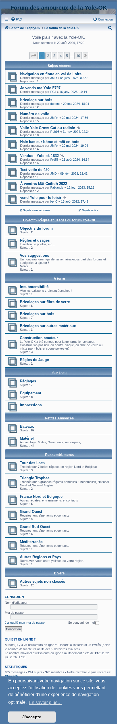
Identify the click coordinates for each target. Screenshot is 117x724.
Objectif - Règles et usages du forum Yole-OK (59, 220)
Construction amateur (39, 338)
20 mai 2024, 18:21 (76, 103)
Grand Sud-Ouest (35, 527)
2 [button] (48, 55)
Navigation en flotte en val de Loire (51, 74)
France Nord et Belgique (41, 496)
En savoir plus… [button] (45, 702)
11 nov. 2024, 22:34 (76, 131)
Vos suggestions (34, 255)
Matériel (27, 438)
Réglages (28, 381)
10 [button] (78, 55)
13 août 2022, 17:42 (74, 201)
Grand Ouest (31, 511)
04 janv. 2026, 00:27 (74, 77)
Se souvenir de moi (81, 622)
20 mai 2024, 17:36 (75, 117)
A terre (59, 279)
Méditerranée (31, 542)
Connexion (14, 597)
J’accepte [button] (31, 717)
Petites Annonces (59, 418)
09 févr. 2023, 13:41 (73, 173)
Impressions (31, 405)
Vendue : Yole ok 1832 (39, 156)
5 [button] (67, 55)
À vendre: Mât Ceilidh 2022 (43, 183)
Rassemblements (59, 455)
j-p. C (54, 201)
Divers (59, 573)
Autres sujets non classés (42, 581)
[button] (33, 55)
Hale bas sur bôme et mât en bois (49, 142)
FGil (53, 91)
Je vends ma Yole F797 (40, 88)
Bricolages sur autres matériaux (48, 326)
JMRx (54, 117)
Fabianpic (57, 187)
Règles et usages (35, 240)
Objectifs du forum (36, 228)
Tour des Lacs (32, 463)
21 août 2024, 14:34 (75, 159)
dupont (55, 103)
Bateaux (27, 426)
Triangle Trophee (34, 478)
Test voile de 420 (34, 170)
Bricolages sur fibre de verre (45, 302)
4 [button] (61, 55)
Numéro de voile (34, 114)
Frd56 (54, 159)
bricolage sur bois (36, 100)
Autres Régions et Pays (40, 557)
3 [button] (54, 55)
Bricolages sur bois (37, 314)
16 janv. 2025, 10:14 (73, 91)
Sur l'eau (59, 373)
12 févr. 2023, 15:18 (80, 187)
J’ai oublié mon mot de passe (25, 622)
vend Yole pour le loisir (40, 197)
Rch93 (54, 131)
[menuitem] (16, 19)
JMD (53, 77)
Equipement (30, 393)
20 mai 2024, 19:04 (75, 145)
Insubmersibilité (34, 287)
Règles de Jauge (34, 360)
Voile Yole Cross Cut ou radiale (47, 128)
